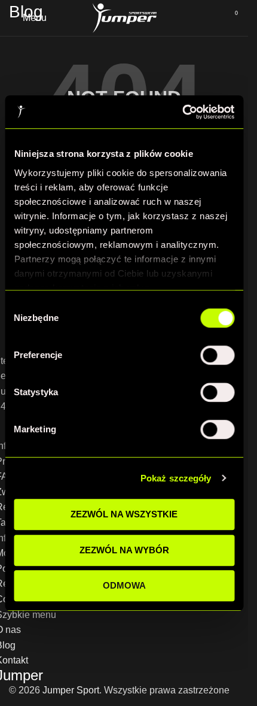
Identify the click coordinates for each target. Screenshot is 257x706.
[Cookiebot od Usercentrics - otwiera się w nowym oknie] (182, 112)
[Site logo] (124, 17)
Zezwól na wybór (124, 550)
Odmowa (124, 585)
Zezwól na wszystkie (124, 514)
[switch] (217, 355)
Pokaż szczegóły (176, 478)
